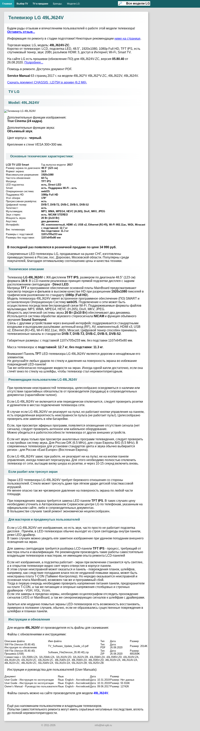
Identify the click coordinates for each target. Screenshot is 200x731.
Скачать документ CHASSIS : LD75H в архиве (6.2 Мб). (47, 82)
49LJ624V (101, 693)
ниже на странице (127, 38)
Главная (7, 3)
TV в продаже (40, 3)
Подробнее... (33, 62)
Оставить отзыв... (21, 32)
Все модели (138, 3)
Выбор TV (22, 3)
